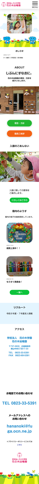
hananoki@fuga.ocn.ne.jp (19, 429)
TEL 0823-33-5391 (19, 403)
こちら (19, 445)
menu (35, 3)
